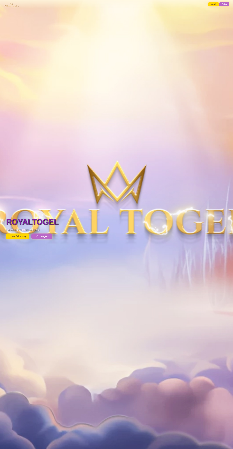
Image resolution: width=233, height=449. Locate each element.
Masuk (213, 4)
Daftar (224, 4)
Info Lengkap (42, 236)
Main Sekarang (17, 236)
